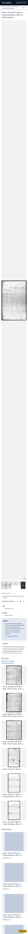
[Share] (17, 601)
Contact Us (5, 643)
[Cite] (20, 601)
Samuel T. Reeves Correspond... (12, 6)
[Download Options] (24, 601)
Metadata (5, 620)
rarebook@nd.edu (17, 653)
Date (4, 606)
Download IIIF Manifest (12, 636)
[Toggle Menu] (23, 7)
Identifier (5, 613)
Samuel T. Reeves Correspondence (8, 662)
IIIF (6, 623)
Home (3, 6)
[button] (14, 300)
